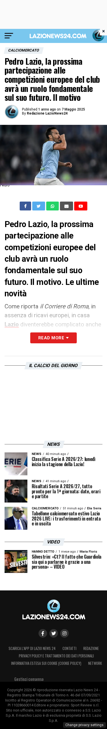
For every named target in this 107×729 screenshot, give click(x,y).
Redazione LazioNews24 (47, 113)
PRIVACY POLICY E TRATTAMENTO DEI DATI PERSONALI (56, 656)
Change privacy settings (84, 725)
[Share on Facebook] (26, 206)
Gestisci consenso (29, 679)
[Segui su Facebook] (43, 633)
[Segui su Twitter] (53, 633)
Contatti (69, 648)
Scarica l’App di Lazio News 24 (32, 648)
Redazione (91, 648)
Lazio (12, 324)
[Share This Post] (53, 206)
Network (95, 663)
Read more (51, 337)
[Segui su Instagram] (64, 633)
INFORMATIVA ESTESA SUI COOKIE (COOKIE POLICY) (46, 663)
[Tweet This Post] (39, 206)
